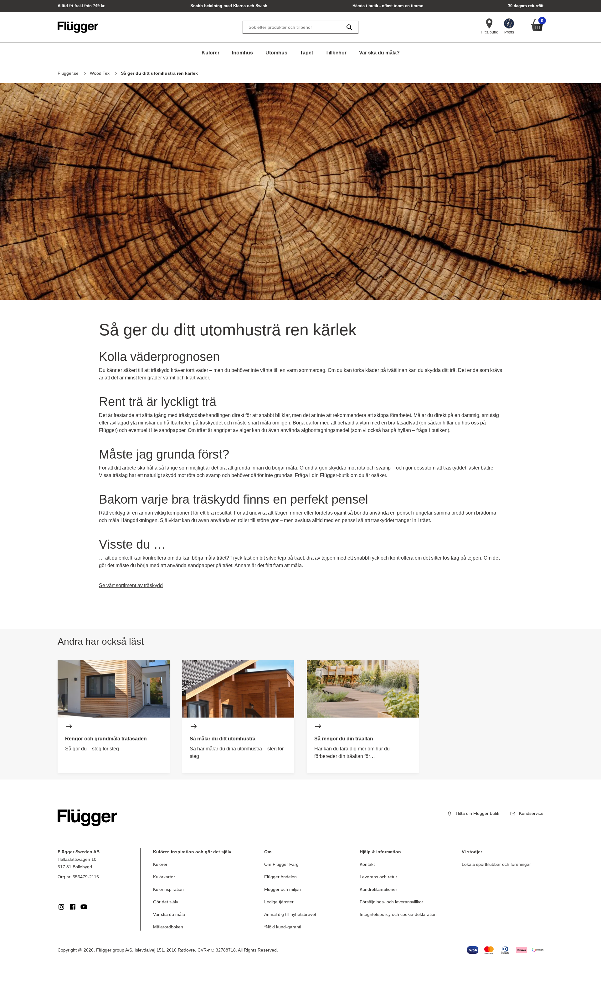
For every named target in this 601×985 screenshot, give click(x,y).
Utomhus (276, 52)
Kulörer (210, 52)
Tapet (306, 52)
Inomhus (242, 52)
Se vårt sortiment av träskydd (131, 585)
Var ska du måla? (379, 52)
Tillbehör (336, 52)
